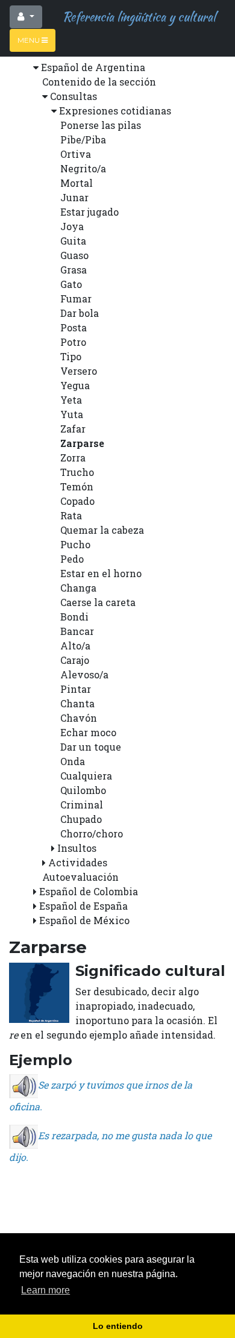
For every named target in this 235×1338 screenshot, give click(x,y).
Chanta (77, 703)
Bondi (74, 616)
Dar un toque (90, 746)
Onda (72, 761)
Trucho (77, 472)
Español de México (84, 920)
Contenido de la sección (99, 81)
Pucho (75, 544)
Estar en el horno (101, 573)
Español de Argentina (93, 67)
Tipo (70, 356)
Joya (72, 226)
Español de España (83, 905)
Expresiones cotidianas (115, 110)
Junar (74, 197)
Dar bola (79, 313)
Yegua (75, 385)
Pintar (75, 689)
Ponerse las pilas (100, 125)
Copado (77, 501)
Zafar (73, 428)
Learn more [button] (45, 1290)
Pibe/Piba (83, 139)
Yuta (71, 414)
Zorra (73, 457)
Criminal (81, 804)
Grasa (73, 269)
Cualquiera (86, 775)
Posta (73, 327)
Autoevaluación (80, 877)
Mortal (76, 183)
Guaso (74, 255)
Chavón (78, 717)
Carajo (74, 660)
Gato (71, 284)
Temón (76, 486)
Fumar (76, 298)
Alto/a (75, 645)
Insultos (76, 848)
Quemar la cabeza (102, 530)
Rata (71, 515)
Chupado (81, 819)
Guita (73, 240)
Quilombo (83, 790)
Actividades (77, 862)
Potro (73, 342)
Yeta (71, 399)
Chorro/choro (91, 833)
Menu (29, 40)
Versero (78, 370)
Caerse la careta (98, 602)
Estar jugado (89, 211)
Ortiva (75, 154)
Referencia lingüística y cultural (136, 16)
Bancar (77, 631)
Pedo (72, 558)
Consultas (73, 96)
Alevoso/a (84, 674)
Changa (78, 587)
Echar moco (88, 732)
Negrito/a (83, 168)
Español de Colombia (88, 891)
